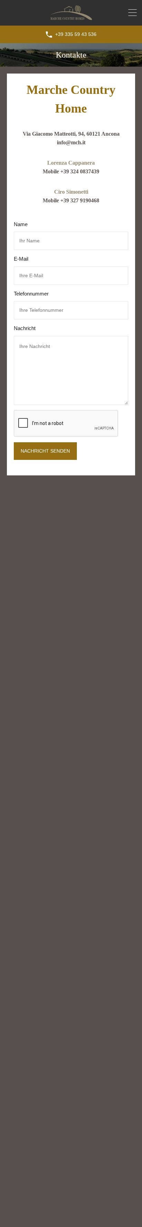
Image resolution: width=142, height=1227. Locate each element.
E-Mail (21, 259)
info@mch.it (71, 142)
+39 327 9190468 (79, 200)
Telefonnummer (31, 294)
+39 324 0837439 (79, 171)
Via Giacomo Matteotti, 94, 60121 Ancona (71, 134)
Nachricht (25, 328)
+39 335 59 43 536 (76, 34)
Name (21, 224)
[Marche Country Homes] (71, 17)
